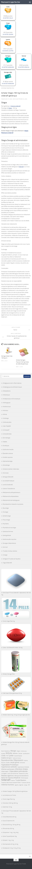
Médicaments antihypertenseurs (11, 492)
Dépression (18, 760)
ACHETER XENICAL (23, 67)
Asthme (15, 753)
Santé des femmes (8, 531)
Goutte (8, 762)
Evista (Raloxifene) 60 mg (9, 817)
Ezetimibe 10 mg (7, 807)
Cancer (20, 753)
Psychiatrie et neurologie (9, 527)
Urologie (5, 555)
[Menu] (30, 2)
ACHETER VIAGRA (8, 34)
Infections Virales (21, 769)
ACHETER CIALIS (8, 18)
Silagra (10, 108)
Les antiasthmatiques (8, 481)
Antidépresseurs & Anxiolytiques (11, 399)
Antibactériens (6, 391)
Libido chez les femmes (12, 773)
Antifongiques (6, 402)
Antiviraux (5, 410)
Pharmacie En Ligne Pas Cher (10, 2)
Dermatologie (6, 438)
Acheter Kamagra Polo (9, 674)
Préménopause (24, 778)
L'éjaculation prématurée (18, 771)
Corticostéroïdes (7, 434)
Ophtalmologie (7, 516)
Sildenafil (21, 166)
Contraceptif (6, 430)
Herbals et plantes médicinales (11, 469)
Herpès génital (14, 762)
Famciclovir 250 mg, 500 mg (10, 803)
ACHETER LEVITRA (7, 51)
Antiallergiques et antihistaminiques (12, 387)
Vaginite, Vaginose (19, 785)
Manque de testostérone (21, 775)
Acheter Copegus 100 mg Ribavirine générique (15, 791)
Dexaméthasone (18, 755)
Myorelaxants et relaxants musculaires (13, 504)
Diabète (5, 441)
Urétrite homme (7, 785)
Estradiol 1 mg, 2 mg (8, 840)
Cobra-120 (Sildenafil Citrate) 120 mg (12, 647)
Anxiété (3, 753)
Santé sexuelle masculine (9, 539)
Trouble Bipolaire (20, 780)
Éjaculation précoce (8, 453)
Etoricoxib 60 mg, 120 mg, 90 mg (11, 824)
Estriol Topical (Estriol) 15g (10, 836)
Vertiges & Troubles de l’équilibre (11, 559)
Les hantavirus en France (9, 795)
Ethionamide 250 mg (8, 828)
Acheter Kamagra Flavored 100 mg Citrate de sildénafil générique (22, 362)
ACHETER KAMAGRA (8, 67)
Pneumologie (6, 520)
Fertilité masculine (8, 457)
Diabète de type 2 (6, 758)
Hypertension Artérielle (23, 767)
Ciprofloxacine (26, 753)
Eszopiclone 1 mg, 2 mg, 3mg (10, 832)
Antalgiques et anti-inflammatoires (12, 383)
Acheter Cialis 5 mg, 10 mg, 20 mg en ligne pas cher (16, 715)
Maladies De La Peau (23, 773)
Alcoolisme (7, 751)
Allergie (13, 751)
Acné (2, 751)
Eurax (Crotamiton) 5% (8, 820)
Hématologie (6, 465)
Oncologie (5, 512)
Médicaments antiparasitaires (11, 496)
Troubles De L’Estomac (25, 782)
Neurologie (6, 508)
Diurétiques (6, 445)
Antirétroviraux (7, 406)
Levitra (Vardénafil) (8, 484)
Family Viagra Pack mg (9, 621)
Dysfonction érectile (7, 88)
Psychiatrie (6, 523)
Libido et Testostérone (9, 488)
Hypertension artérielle (9, 767)
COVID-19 (4, 756)
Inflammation (4, 771)
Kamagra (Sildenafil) (8, 477)
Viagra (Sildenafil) (7, 563)
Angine (18, 751)
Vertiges (25, 785)
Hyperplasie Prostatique (9, 765)
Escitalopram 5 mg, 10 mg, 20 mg (11, 848)
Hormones (6, 473)
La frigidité (4, 773)
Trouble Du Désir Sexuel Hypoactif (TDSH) (11, 782)
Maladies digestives (7, 776)
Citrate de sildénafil (15, 106)
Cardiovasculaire (7, 422)
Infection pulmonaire (7, 769)
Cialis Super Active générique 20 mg (12, 693)
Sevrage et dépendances (9, 543)
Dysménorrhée (7, 760)
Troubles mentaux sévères (10, 551)
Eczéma (26, 760)
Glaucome (3, 762)
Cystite (11, 756)
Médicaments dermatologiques (11, 500)
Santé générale (7, 535)
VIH (29, 785)
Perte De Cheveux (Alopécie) (10, 778)
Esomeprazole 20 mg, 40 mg (10, 844)
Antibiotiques (6, 395)
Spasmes (13, 780)
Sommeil (5, 547)
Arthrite (5, 414)
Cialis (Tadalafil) (7, 426)
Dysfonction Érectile (17, 758)
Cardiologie (6, 418)
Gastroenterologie (7, 461)
